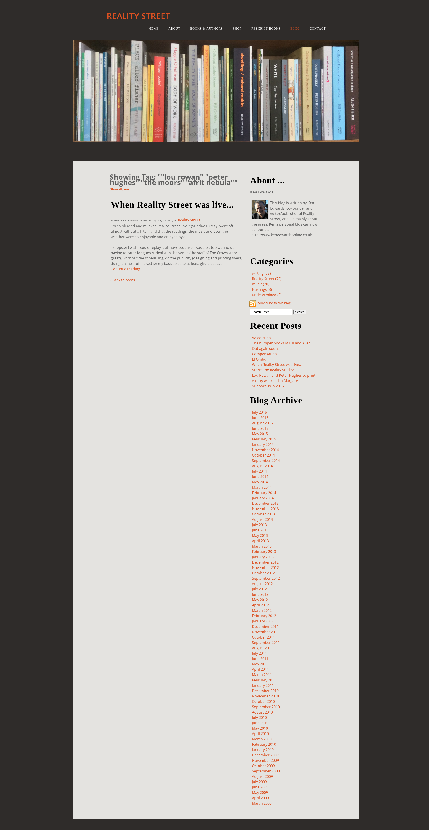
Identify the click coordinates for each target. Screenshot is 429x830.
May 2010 (260, 728)
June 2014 (260, 476)
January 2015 (263, 444)
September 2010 (266, 706)
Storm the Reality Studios (273, 369)
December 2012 (265, 562)
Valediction (261, 337)
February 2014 (264, 492)
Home (154, 28)
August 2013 (262, 519)
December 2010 (265, 690)
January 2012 (263, 621)
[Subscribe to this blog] (252, 303)
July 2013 (259, 524)
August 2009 (262, 776)
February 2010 (264, 744)
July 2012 (259, 589)
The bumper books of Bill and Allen (281, 343)
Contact (318, 28)
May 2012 (260, 599)
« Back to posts (122, 280)
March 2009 (262, 803)
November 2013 (265, 508)
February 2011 (264, 680)
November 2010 (265, 696)
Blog (295, 28)
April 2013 (260, 540)
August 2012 (262, 583)
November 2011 (265, 631)
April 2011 (260, 669)
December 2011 (265, 626)
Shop (237, 28)
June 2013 (260, 530)
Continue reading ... (127, 268)
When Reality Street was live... (172, 205)
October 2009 (263, 765)
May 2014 (260, 481)
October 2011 (263, 637)
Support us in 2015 (268, 386)
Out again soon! (265, 348)
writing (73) (261, 273)
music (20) (260, 284)
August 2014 (262, 465)
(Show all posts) (120, 189)
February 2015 (264, 439)
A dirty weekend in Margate (275, 380)
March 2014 (262, 487)
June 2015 (260, 428)
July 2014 (259, 471)
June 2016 (260, 417)
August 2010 (262, 712)
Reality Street (189, 220)
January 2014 (263, 498)
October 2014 (263, 455)
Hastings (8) (262, 289)
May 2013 (260, 535)
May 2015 (260, 433)
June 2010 (260, 722)
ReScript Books (266, 28)
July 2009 (259, 781)
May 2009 (260, 792)
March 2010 (262, 739)
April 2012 (260, 605)
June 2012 (260, 594)
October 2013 (263, 514)
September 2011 (266, 642)
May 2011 (260, 664)
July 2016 (259, 412)
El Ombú (259, 359)
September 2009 (266, 771)
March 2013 (262, 546)
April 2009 (260, 797)
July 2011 (259, 653)
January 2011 (263, 685)
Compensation (264, 353)
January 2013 (263, 556)
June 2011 (260, 658)
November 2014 (265, 449)
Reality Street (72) (267, 278)
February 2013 (264, 551)
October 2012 (263, 573)
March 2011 (262, 674)
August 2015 (262, 423)
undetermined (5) (267, 294)
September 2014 (266, 460)
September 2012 (266, 578)
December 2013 (265, 503)
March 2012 (262, 610)
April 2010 (260, 733)
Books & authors (206, 28)
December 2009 (265, 755)
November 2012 (265, 567)
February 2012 (264, 615)
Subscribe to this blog (274, 303)
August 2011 (262, 647)
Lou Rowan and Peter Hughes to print (283, 375)
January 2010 (263, 749)
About (174, 28)
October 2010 (263, 701)
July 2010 (259, 717)
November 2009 (265, 760)
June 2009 (260, 787)
